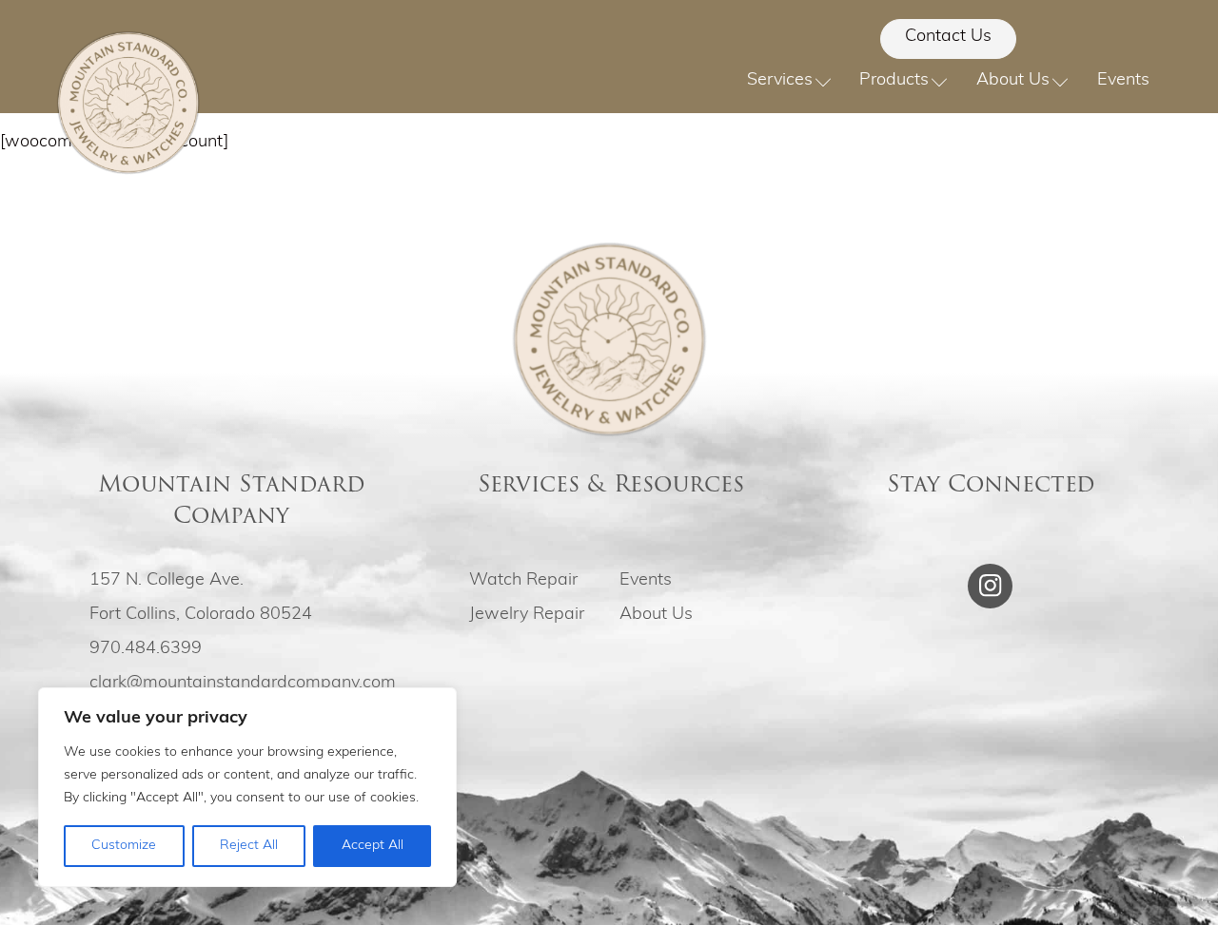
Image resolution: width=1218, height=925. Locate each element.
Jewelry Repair (526, 615)
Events (1123, 80)
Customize (123, 845)
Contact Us (948, 37)
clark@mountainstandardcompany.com (242, 683)
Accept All (372, 845)
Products (894, 80)
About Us (1013, 80)
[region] (247, 787)
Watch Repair (523, 580)
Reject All (249, 845)
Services (780, 80)
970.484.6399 (145, 649)
